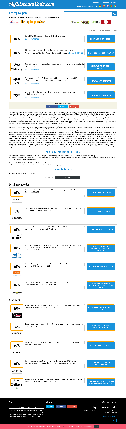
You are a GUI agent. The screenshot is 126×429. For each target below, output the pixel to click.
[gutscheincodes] (100, 6)
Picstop (67, 177)
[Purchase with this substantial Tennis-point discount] (17, 292)
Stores (106, 2)
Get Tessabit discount (100, 345)
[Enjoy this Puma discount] (17, 236)
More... (114, 2)
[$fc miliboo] (106, 22)
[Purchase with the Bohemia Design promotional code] (17, 388)
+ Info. (46, 17)
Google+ (74, 107)
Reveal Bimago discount (100, 211)
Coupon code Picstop (104, 53)
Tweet (64, 107)
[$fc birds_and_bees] (85, 22)
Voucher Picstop (104, 39)
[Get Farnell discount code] (17, 273)
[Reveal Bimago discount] (17, 218)
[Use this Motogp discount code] (17, 315)
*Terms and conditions (109, 416)
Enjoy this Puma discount (101, 229)
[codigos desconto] (111, 6)
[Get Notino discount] (17, 200)
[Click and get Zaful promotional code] (17, 371)
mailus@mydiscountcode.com (27, 407)
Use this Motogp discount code (100, 308)
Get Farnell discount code (101, 266)
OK (97, 426)
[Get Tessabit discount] (17, 352)
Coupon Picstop (103, 81)
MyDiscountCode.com (31, 4)
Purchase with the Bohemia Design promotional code (101, 382)
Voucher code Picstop (103, 67)
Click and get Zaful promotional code (101, 364)
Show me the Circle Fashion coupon (101, 327)
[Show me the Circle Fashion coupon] (17, 334)
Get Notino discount (101, 192)
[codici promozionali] (115, 6)
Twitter (50, 406)
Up (113, 421)
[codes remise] (107, 6)
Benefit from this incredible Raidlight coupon (101, 248)
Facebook (52, 107)
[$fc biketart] (95, 22)
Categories (97, 2)
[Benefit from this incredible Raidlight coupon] (17, 255)
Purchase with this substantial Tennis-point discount (101, 285)
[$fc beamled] (75, 22)
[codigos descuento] (104, 6)
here (62, 426)
